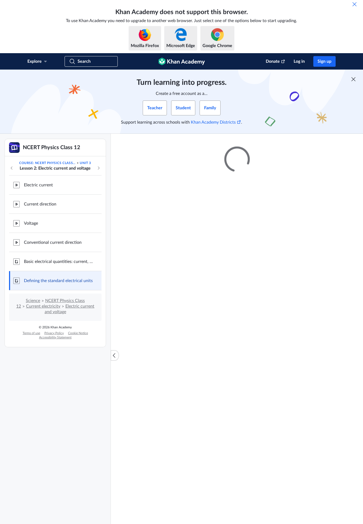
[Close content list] (115, 355)
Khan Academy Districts (213, 122)
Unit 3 (85, 163)
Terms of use (31, 333)
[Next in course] (98, 168)
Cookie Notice (78, 333)
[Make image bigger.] (237, 469)
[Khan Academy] (181, 61)
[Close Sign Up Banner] (353, 79)
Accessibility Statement (55, 337)
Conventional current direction (53, 242)
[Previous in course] (12, 168)
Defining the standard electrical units (58, 281)
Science (33, 301)
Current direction (40, 204)
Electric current (38, 185)
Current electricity (43, 306)
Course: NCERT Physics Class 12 (47, 163)
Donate (273, 61)
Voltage (31, 223)
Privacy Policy (54, 333)
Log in (299, 61)
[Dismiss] (354, 4)
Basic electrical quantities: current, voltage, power (58, 261)
